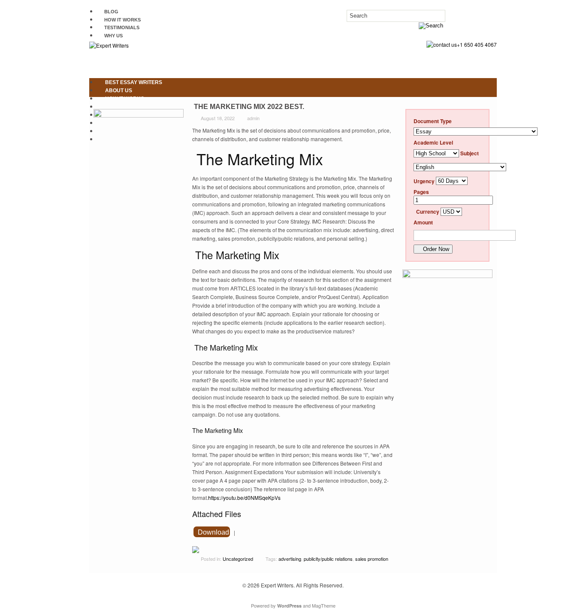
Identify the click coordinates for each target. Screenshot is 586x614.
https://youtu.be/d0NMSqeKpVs (244, 497)
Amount (423, 222)
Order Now (435, 249)
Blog (111, 11)
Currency (427, 211)
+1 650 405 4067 (477, 44)
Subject (469, 153)
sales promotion (371, 558)
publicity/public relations (328, 558)
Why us (113, 35)
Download (213, 532)
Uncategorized (238, 558)
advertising (289, 558)
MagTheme (323, 605)
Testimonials (121, 27)
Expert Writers (277, 585)
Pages (421, 192)
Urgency (424, 181)
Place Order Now (131, 139)
